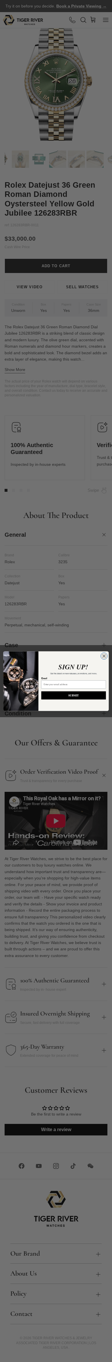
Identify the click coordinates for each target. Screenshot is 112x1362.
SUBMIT (73, 695)
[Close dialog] (104, 656)
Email (44, 678)
